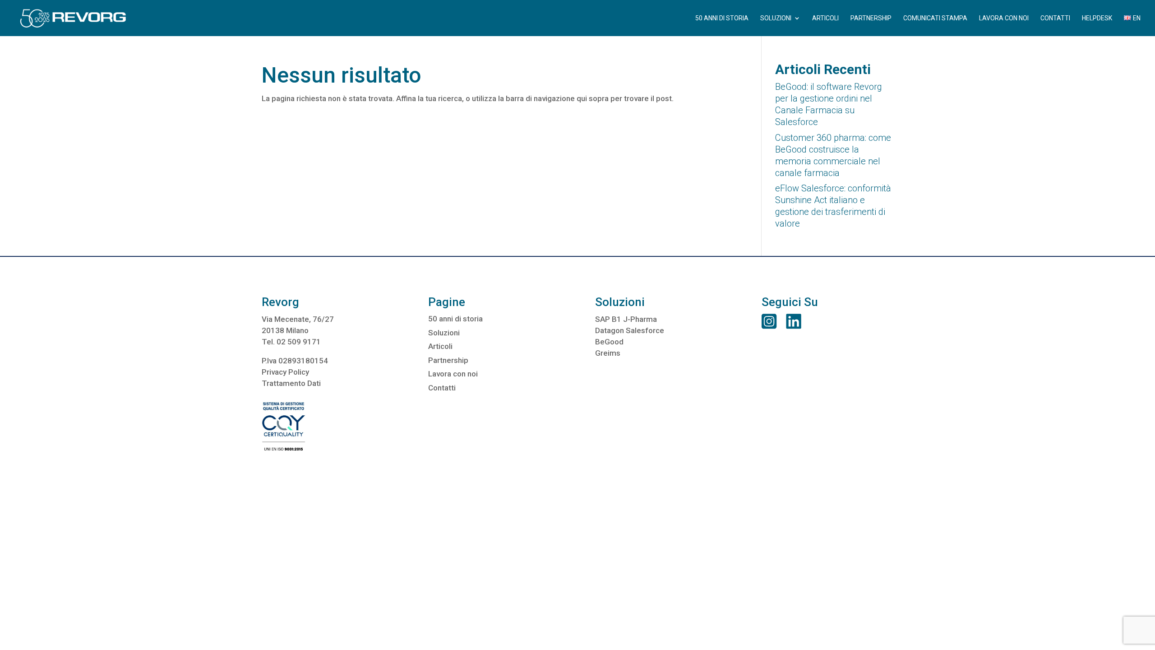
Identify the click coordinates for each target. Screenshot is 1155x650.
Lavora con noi (453, 373)
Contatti (442, 387)
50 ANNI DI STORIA (721, 18)
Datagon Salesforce (629, 330)
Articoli (440, 346)
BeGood (609, 341)
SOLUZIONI (775, 18)
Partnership (448, 360)
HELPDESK (1097, 18)
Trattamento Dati (291, 383)
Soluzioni (444, 332)
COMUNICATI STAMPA (935, 18)
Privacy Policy (285, 371)
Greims (607, 353)
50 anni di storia (455, 318)
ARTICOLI (825, 18)
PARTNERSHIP (871, 18)
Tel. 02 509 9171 (291, 341)
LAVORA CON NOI (1004, 18)
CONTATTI (1055, 18)
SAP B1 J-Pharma (626, 319)
